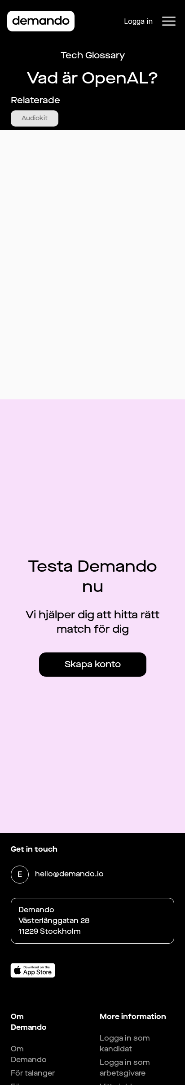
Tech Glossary (93, 55)
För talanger (33, 1073)
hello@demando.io (69, 874)
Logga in (138, 21)
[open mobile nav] (169, 21)
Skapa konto (93, 664)
